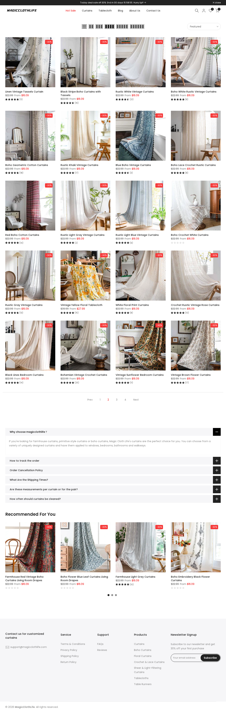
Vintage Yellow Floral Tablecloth (81, 305)
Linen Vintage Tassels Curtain (24, 91)
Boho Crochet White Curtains (190, 235)
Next (136, 399)
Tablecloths (141, 678)
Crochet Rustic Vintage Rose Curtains (195, 305)
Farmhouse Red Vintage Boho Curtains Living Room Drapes (24, 578)
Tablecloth (105, 10)
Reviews (102, 650)
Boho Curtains (142, 650)
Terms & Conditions (73, 644)
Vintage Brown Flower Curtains (191, 375)
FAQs (100, 644)
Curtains (87, 10)
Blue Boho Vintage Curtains (133, 165)
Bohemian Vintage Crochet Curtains (84, 375)
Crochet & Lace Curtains (149, 662)
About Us (134, 10)
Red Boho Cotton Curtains (22, 235)
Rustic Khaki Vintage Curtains (79, 165)
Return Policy (68, 662)
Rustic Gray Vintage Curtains (24, 305)
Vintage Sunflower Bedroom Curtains (140, 375)
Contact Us (153, 10)
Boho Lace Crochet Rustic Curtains (193, 165)
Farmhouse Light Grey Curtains (135, 577)
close (10, 3)
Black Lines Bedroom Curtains (24, 375)
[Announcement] (113, 2)
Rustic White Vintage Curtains (135, 91)
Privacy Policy (69, 650)
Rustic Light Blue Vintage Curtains (137, 235)
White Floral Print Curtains (132, 305)
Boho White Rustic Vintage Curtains (193, 91)
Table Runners (142, 684)
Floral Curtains (142, 656)
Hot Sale (71, 10)
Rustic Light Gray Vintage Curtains (83, 235)
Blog (120, 10)
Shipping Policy (70, 656)
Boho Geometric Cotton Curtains (26, 165)
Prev (90, 399)
